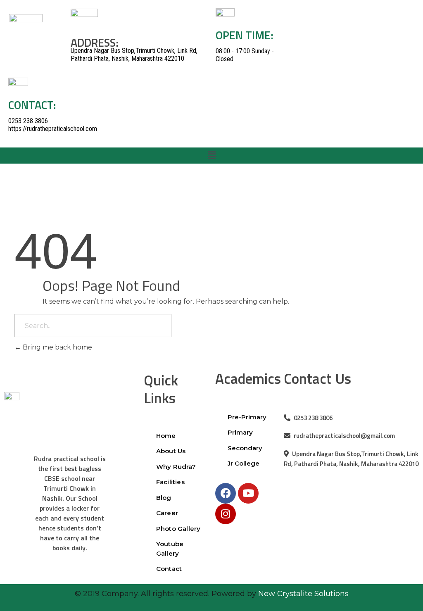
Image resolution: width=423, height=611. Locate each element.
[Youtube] (248, 493)
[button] (211, 155)
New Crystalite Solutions (303, 593)
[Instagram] (225, 514)
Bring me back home (56, 347)
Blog (163, 498)
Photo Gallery (178, 529)
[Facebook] (225, 493)
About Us (171, 451)
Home (167, 436)
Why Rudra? (176, 467)
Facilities (170, 482)
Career (167, 513)
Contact (169, 569)
